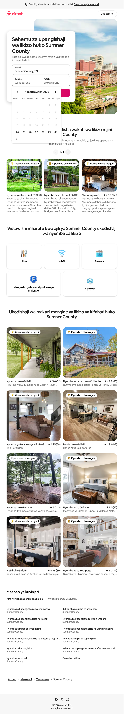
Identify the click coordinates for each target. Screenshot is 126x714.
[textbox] (26, 83)
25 (23, 132)
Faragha (55, 708)
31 (17, 138)
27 (36, 132)
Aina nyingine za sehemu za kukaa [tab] (25, 598)
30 (55, 132)
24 (17, 132)
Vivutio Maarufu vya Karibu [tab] (62, 598)
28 (43, 132)
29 (49, 132)
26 (30, 132)
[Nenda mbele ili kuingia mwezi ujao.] (55, 92)
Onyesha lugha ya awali (86, 4)
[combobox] (41, 71)
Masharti (67, 708)
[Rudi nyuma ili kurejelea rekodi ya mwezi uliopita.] (18, 92)
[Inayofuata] (68, 152)
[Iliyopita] (55, 152)
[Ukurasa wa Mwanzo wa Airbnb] (15, 14)
